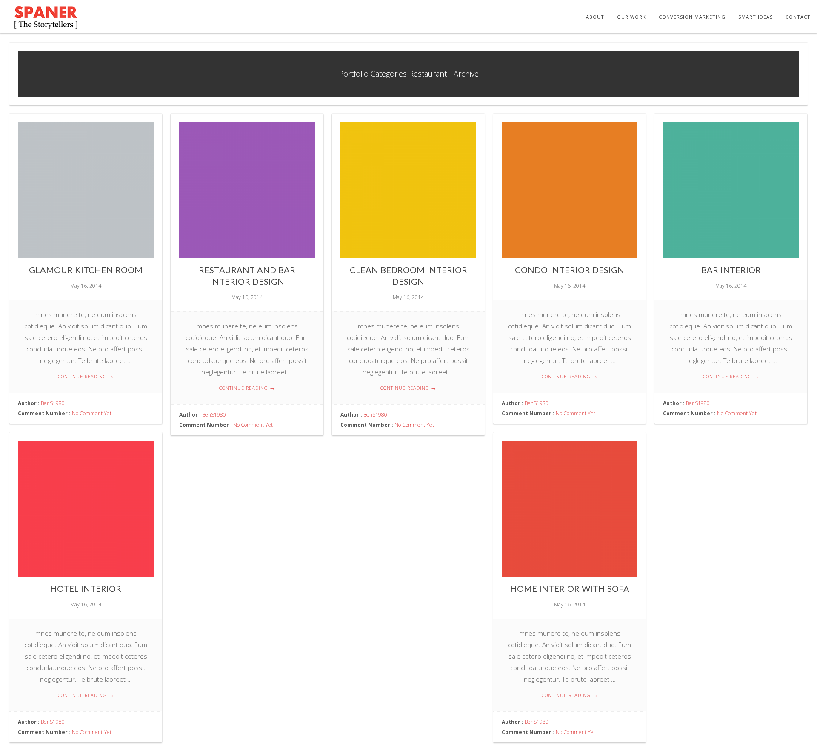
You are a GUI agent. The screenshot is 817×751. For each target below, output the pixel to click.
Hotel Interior (85, 588)
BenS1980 (53, 403)
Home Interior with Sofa (569, 588)
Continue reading (86, 376)
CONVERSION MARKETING (692, 17)
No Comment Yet (91, 413)
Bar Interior (731, 270)
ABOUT (595, 17)
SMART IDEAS (755, 17)
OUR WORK (631, 17)
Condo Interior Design (569, 270)
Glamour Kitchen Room (86, 270)
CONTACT (798, 17)
